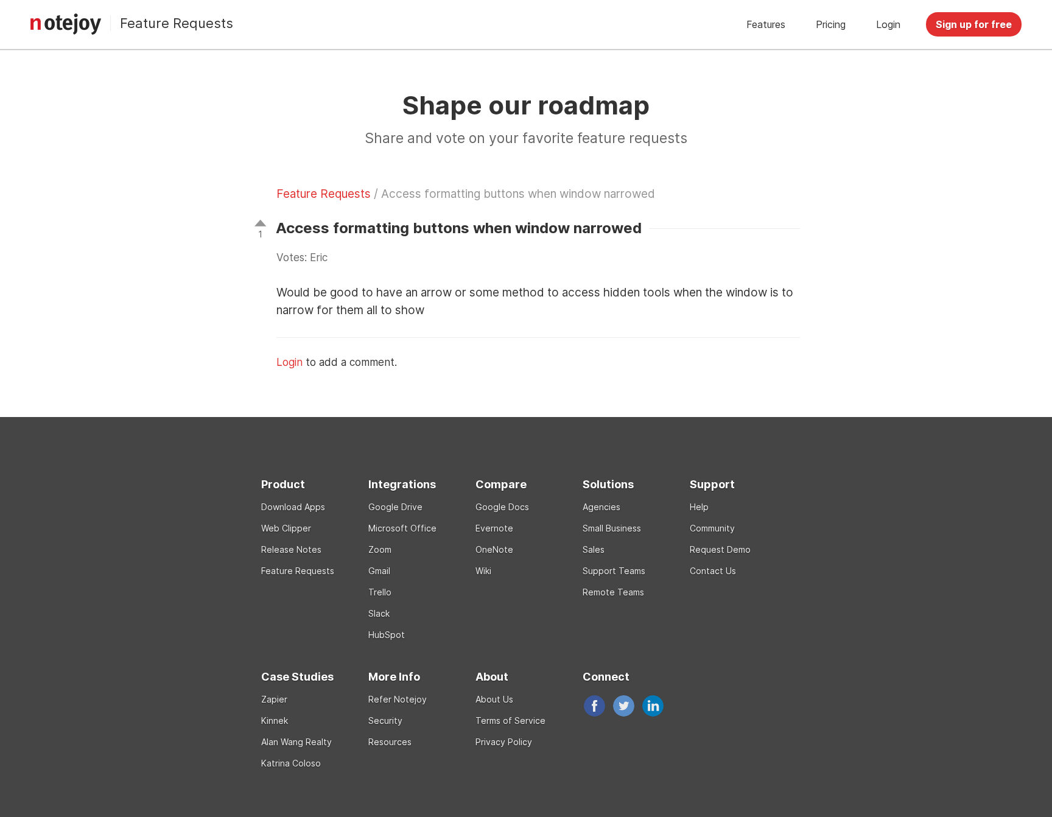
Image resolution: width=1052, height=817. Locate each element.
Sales (594, 549)
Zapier (274, 699)
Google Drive (395, 507)
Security (385, 720)
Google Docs (502, 507)
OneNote (494, 549)
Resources (390, 742)
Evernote (494, 528)
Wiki (483, 571)
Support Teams (614, 571)
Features (765, 24)
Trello (379, 592)
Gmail (379, 571)
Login (888, 24)
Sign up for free (974, 24)
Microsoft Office (402, 528)
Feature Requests (176, 23)
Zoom (379, 549)
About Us (494, 699)
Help (699, 507)
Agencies (601, 507)
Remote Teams (613, 592)
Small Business (612, 528)
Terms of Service (510, 720)
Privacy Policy (503, 742)
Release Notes (291, 549)
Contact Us (713, 571)
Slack (379, 613)
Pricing (831, 24)
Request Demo (720, 549)
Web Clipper (286, 528)
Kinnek (274, 720)
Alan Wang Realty (296, 742)
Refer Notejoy (397, 699)
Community (712, 528)
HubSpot (386, 634)
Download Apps (293, 507)
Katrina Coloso (291, 763)
